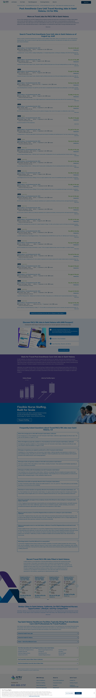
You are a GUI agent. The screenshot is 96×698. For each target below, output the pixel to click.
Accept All (78, 693)
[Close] (94, 693)
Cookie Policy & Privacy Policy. (34, 696)
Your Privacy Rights (69, 693)
